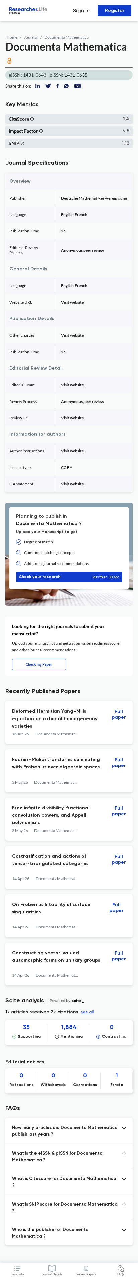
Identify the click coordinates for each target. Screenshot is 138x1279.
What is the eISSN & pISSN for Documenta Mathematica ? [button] (57, 1156)
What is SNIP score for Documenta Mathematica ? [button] (65, 1207)
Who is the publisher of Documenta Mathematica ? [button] (50, 1233)
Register (114, 10)
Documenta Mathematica (66, 37)
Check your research (69, 576)
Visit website (72, 302)
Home (12, 37)
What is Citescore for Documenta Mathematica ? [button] (64, 1182)
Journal (31, 37)
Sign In (81, 10)
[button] (32, 119)
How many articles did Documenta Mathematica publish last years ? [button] (65, 1131)
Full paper (119, 714)
